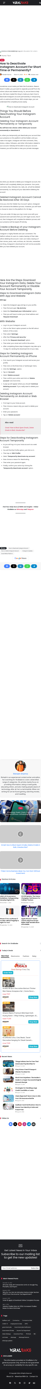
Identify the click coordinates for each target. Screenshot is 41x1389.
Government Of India (8, 1330)
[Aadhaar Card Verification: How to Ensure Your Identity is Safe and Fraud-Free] (8, 1107)
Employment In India (16, 1324)
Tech (9, 56)
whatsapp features (24, 1337)
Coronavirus (16, 1320)
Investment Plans (18, 1334)
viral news (5, 1337)
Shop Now (33, 997)
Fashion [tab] (26, 956)
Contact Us (34, 1376)
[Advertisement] (20, 27)
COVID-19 (5, 1324)
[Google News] (20, 558)
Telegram (30, 509)
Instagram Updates (27, 551)
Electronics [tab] (15, 956)
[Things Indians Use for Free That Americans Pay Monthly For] (8, 1063)
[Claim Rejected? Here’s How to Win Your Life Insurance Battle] (8, 1098)
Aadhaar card (6, 1320)
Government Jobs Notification (22, 1327)
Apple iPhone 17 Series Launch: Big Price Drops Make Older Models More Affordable (30, 921)
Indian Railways (6, 1334)
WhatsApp (20, 509)
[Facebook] (7, 80)
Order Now (8, 973)
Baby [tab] (34, 956)
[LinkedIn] (20, 80)
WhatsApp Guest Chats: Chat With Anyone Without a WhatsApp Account (20, 813)
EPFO (26, 1324)
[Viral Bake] (20, 2)
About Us (9, 1376)
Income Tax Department (23, 1330)
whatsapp (13, 1337)
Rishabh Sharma (6, 74)
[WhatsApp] (27, 80)
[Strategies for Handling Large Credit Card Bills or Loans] (8, 1090)
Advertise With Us (21, 1376)
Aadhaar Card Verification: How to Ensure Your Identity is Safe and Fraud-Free (28, 1107)
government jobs (7, 1327)
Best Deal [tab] (5, 956)
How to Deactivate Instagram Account (18, 548)
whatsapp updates (7, 1341)
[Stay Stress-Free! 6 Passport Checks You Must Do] (8, 1071)
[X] (14, 80)
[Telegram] (34, 80)
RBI (35, 1334)
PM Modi (28, 1334)
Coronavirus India (27, 1320)
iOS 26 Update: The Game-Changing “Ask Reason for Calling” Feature (31, 898)
